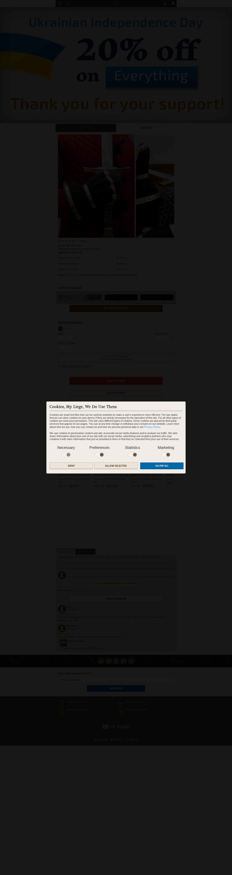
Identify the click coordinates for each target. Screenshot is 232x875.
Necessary (66, 447)
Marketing (166, 447)
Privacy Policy (152, 427)
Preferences (99, 447)
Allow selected (116, 465)
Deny (71, 465)
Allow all (161, 465)
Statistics (132, 447)
